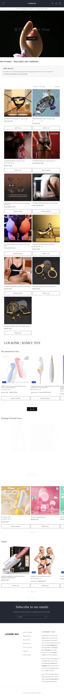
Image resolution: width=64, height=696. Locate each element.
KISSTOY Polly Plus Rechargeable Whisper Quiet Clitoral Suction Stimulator (13, 387)
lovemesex (29, 692)
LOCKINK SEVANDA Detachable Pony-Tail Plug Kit (17, 286)
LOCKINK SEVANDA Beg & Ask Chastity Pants (16, 118)
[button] (3, 3)
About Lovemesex (27, 632)
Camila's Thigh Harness (7, 454)
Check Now (32, 38)
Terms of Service (27, 647)
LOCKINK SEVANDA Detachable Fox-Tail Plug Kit (45, 203)
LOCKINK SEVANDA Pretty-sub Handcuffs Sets (44, 286)
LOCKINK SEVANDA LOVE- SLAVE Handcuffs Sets (17, 326)
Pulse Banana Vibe (5, 517)
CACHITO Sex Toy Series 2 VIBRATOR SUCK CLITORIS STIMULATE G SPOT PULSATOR (45, 387)
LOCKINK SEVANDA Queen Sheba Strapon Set (44, 161)
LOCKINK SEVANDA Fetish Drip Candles (14, 161)
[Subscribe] (45, 617)
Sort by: (36, 86)
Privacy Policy (26, 639)
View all (32, 409)
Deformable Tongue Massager (38, 517)
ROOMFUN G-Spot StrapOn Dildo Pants (41, 576)
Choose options (46, 170)
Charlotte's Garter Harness (37, 454)
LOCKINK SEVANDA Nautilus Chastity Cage (43, 118)
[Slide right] (36, 80)
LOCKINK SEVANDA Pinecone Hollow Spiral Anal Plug (16, 245)
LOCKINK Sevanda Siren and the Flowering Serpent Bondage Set (17, 203)
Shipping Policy (27, 636)
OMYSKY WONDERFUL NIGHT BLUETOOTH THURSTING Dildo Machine (12, 577)
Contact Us (26, 651)
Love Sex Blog (27, 655)
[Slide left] (28, 80)
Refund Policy (26, 643)
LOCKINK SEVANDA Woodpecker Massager (43, 244)
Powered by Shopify (36, 692)
